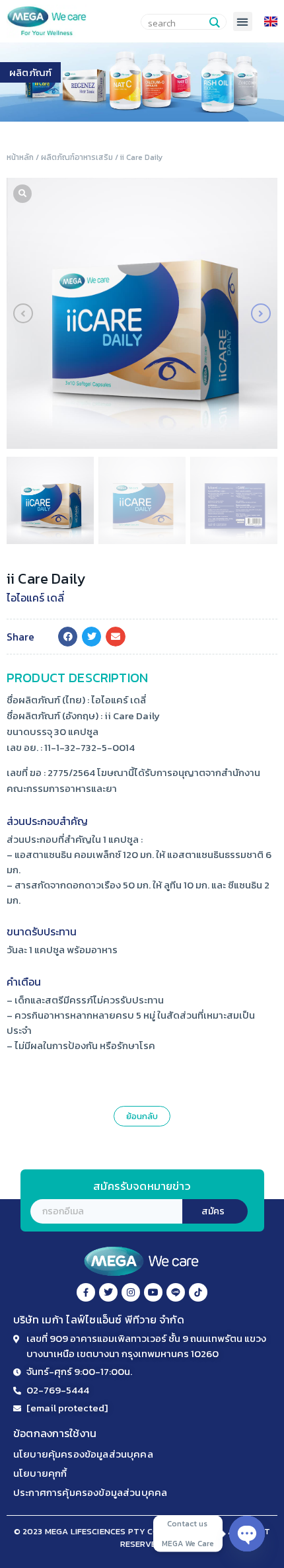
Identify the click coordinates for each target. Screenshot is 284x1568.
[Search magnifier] (214, 22)
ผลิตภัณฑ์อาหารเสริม (77, 157)
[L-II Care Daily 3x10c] (142, 313)
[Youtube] (153, 1292)
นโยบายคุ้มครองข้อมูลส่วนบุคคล (83, 1454)
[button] (242, 21)
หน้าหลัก (20, 157)
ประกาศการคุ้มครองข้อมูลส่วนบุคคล (90, 1492)
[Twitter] (108, 1292)
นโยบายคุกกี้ (40, 1473)
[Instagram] (131, 1292)
